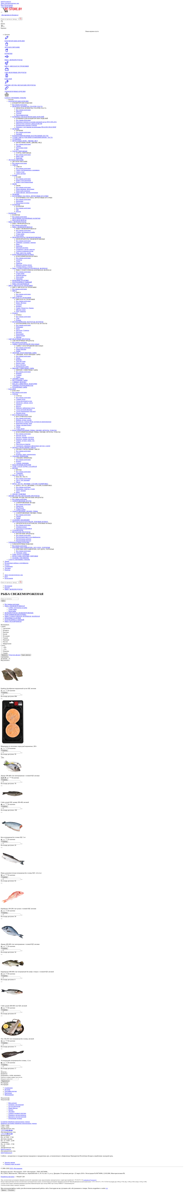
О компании (9, 566)
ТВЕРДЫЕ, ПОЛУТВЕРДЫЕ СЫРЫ (24, 353)
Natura (18, 358)
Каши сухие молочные (23, 180)
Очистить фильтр (14, 655)
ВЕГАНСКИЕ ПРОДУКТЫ (21, 532)
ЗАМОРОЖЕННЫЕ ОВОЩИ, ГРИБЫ (25, 511)
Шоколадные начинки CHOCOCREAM (29, 123)
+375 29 (7, 7)
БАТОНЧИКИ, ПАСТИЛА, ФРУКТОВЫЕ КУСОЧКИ (30, 196)
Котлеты (19, 332)
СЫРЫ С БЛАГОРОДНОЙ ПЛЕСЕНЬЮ (25, 344)
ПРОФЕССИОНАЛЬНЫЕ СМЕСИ (24, 447)
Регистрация (8, 5)
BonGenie (19, 158)
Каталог (7, 587)
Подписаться (5, 1081)
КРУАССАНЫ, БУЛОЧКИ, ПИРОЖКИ (25, 556)
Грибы (18, 427)
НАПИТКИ (16, 204)
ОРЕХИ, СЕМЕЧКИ (19, 494)
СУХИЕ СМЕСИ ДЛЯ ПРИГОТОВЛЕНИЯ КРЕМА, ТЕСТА (32, 137)
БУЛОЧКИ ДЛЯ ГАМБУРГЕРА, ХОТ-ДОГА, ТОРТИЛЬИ (31, 547)
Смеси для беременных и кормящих (28, 170)
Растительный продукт (23, 540)
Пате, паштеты (21, 311)
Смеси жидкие (21, 173)
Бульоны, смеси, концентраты (26, 454)
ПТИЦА (15, 313)
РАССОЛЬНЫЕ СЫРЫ (20, 380)
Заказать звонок (10, 1162)
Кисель (18, 211)
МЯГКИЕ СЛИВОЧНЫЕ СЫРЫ (23, 368)
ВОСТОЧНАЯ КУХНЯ (20, 415)
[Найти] (20, 18)
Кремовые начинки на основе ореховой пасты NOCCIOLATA (36, 122)
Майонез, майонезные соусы (25, 408)
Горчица (19, 404)
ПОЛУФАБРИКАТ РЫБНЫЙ (22, 282)
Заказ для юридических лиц (10, 3)
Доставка (8, 568)
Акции (7, 561)
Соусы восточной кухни (24, 401)
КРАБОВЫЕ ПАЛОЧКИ (20, 280)
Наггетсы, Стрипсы (22, 330)
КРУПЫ (15, 468)
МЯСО (14, 291)
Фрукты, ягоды (21, 435)
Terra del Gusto (20, 361)
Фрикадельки (20, 335)
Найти (3, 601)
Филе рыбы (20, 235)
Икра (17, 244)
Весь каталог (12, 1103)
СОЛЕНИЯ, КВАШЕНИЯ (21, 520)
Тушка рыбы (20, 234)
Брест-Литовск (21, 365)
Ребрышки (19, 327)
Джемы (18, 146)
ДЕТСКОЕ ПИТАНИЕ (16, 160)
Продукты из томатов (23, 444)
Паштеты (19, 263)
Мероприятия (9, 1095)
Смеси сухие (20, 172)
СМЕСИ (15, 165)
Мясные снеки (21, 310)
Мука (18, 492)
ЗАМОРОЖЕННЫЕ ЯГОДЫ (21, 501)
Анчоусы (19, 260)
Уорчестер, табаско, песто (24, 403)
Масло (18, 482)
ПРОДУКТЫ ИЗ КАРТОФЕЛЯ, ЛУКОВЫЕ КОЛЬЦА (30, 521)
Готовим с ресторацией (16, 1104)
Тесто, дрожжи (21, 490)
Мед (17, 149)
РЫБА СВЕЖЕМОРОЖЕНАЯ (22, 227)
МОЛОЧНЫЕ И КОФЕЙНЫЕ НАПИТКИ (26, 218)
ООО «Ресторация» (16, 1168)
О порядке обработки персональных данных (15, 1122)
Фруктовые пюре (21, 148)
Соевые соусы (20, 399)
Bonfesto (19, 359)
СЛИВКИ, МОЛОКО (19, 382)
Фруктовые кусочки (22, 203)
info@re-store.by (6, 1)
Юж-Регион (20, 508)
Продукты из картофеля (24, 528)
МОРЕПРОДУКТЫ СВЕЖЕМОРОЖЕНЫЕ (26, 237)
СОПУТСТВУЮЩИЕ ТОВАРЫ (19, 559)
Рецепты (7, 570)
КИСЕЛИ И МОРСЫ (19, 220)
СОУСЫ (15, 394)
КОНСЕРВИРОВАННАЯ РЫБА (23, 254)
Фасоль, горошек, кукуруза (25, 437)
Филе (18, 328)
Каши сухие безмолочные (24, 182)
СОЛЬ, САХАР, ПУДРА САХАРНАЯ (24, 466)
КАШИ (14, 175)
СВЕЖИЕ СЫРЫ (18, 378)
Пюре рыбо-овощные (23, 191)
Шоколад (19, 111)
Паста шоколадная (22, 115)
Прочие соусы (20, 413)
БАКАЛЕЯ (12, 389)
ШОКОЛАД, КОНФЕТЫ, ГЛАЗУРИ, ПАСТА (27, 106)
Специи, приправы (22, 463)
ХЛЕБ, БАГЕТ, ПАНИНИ (20, 554)
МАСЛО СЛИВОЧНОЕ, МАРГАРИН (24, 384)
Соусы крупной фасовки (24, 409)
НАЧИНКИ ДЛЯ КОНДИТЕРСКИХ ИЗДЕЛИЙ (28, 117)
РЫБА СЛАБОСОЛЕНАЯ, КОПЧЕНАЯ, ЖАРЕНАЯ (29, 268)
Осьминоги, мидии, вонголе (25, 249)
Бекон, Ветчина (21, 303)
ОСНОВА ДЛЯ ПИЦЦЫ (20, 558)
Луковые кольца (21, 527)
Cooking (18, 375)
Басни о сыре (20, 363)
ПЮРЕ (14, 184)
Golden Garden (20, 509)
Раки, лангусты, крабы (23, 253)
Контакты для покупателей (17, 1117)
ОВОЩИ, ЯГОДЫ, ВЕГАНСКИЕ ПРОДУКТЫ (23, 496)
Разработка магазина (7, 1176)
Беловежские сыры (22, 366)
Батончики (19, 201)
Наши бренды (13, 1108)
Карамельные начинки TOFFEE (26, 125)
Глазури (18, 113)
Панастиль (19, 506)
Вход (2, 5)
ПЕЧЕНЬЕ (15, 129)
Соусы (18, 453)
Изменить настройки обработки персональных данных (19, 1123)
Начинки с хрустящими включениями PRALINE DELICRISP (36, 127)
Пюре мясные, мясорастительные (27, 192)
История (7, 1089)
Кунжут (18, 461)
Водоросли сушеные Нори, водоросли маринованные (33, 422)
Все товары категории (19, 104)
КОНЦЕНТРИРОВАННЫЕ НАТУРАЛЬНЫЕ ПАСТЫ (30, 135)
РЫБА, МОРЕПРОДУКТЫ (17, 222)
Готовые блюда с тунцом (24, 266)
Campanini (19, 473)
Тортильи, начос (21, 552)
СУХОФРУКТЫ (17, 530)
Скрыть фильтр (25, 655)
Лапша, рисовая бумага (23, 425)
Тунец (18, 261)
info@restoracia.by (6, 1153)
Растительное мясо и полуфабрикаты (28, 537)
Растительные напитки (23, 539)
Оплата (7, 565)
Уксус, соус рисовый (23, 480)
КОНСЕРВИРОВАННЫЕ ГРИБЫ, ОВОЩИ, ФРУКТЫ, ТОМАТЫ (34, 430)
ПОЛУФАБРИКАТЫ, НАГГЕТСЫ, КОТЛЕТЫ (27, 322)
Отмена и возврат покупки (17, 1113)
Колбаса (18, 306)
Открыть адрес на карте (12, 1164)
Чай (17, 210)
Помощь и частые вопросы (17, 1115)
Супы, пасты (20, 428)
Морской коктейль (22, 247)
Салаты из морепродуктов (24, 251)
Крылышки (20, 334)
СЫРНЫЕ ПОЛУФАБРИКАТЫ (22, 385)
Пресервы (19, 279)
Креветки (19, 246)
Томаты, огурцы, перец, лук (25, 440)
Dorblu (18, 351)
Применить (5, 655)
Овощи (18, 516)
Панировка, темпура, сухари (25, 489)
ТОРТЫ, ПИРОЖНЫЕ (19, 151)
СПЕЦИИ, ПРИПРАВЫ (20, 456)
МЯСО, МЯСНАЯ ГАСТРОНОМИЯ (20, 285)
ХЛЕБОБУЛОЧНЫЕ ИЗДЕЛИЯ (18, 542)
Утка (17, 318)
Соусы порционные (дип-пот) (26, 411)
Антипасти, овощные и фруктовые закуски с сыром (33, 446)
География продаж (11, 1091)
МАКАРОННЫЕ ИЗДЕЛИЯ (21, 465)
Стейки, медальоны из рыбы (25, 232)
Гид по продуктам (14, 1106)
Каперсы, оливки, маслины (25, 439)
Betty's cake (19, 156)
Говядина (19, 296)
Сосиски (19, 304)
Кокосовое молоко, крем (24, 423)
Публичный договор (15, 1118)
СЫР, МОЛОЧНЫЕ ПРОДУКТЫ (19, 339)
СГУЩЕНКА (16, 139)
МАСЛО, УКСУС (18, 475)
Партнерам (8, 1093)
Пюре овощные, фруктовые (25, 189)
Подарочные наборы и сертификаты (16, 563)
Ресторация (8, 586)
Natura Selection (21, 349)
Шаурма (18, 337)
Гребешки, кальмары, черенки (26, 242)
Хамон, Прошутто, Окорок (25, 308)
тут (107, 1188)
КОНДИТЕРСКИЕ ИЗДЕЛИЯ (18, 101)
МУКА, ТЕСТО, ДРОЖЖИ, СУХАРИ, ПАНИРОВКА (30, 484)
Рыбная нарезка (21, 275)
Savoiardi (19, 134)
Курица (18, 320)
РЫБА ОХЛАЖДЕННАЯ (20, 284)
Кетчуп (18, 406)
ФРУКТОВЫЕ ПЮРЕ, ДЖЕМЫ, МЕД (25, 141)
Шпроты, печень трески (24, 265)
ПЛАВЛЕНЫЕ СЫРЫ (19, 387)
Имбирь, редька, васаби (24, 420)
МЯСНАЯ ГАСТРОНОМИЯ (21, 297)
